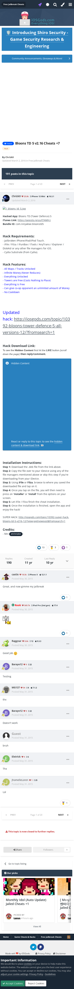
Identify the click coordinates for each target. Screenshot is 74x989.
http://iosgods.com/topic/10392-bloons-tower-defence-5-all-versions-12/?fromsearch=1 (36, 325)
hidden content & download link (36, 443)
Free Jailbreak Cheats (39, 160)
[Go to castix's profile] (6, 576)
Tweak (9, 143)
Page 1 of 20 (36, 184)
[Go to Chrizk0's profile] (6, 198)
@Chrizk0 (16, 533)
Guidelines (50, 974)
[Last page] (69, 184)
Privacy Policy (44, 953)
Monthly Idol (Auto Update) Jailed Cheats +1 (26, 902)
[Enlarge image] (14, 208)
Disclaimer (60, 953)
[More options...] (67, 199)
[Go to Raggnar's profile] (6, 643)
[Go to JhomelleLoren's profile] (6, 782)
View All (37, 926)
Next (62, 184)
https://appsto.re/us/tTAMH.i (34, 220)
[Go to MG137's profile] (6, 689)
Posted (22, 578)
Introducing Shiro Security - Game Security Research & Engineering (37, 39)
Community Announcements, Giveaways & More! (37, 58)
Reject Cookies (35, 983)
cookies (28, 963)
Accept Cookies (14, 983)
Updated (23, 200)
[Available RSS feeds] (68, 937)
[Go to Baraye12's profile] (6, 666)
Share (18, 849)
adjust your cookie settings (14, 974)
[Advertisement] (37, 102)
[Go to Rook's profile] (6, 607)
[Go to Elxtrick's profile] (6, 758)
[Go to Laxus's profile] (9, 916)
